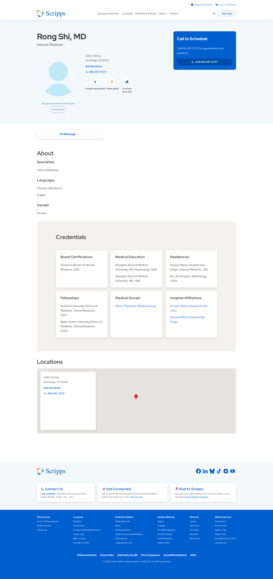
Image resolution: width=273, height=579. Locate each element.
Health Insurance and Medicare (129, 534)
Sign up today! (136, 497)
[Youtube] (232, 471)
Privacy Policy (107, 555)
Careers (193, 521)
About (162, 13)
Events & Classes (164, 534)
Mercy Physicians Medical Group (135, 306)
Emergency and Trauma (225, 538)
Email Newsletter (164, 538)
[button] (136, 396)
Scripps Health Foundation (196, 497)
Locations (127, 13)
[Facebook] (198, 471)
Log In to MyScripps (227, 4)
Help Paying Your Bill (127, 555)
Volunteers (194, 525)
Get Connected (118, 489)
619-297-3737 (97, 71)
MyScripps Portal (122, 530)
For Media (194, 530)
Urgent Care (78, 534)
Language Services (123, 542)
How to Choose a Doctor (47, 521)
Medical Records (122, 521)
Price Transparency (150, 555)
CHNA (193, 555)
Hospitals (77, 521)
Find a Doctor (43, 517)
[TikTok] (219, 471)
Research (194, 534)
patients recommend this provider (58, 103)
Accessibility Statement (175, 555)
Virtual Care (42, 530)
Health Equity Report (203, 4)
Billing (118, 525)
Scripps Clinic (79, 525)
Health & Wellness (166, 517)
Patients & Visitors (146, 13)
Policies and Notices (87, 555)
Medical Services (223, 517)
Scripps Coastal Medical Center (87, 530)
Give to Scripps (191, 489)
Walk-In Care (220, 530)
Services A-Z (220, 521)
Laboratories (220, 542)
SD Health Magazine (166, 530)
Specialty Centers (81, 542)
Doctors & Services (108, 13)
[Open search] (214, 14)
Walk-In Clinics (79, 538)
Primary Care (221, 525)
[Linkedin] (205, 471)
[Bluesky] (212, 471)
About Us (194, 517)
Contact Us (54, 489)
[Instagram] (225, 471)
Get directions (93, 66)
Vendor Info (195, 538)
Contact (173, 13)
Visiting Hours (121, 538)
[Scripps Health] (51, 13)
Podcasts (161, 525)
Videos (160, 521)
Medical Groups (44, 525)
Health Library (163, 542)
